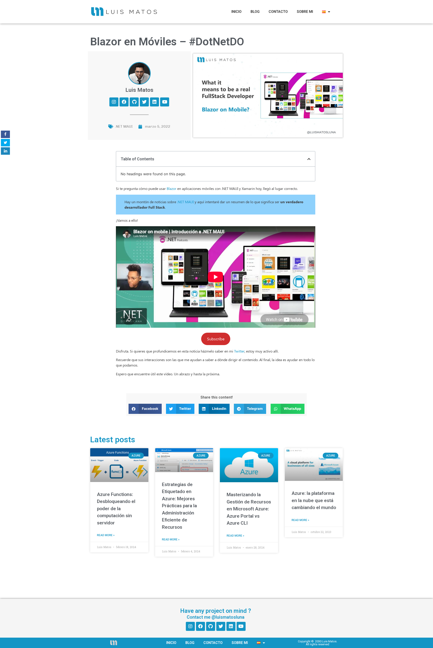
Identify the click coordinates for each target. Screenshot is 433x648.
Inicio (236, 11)
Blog (255, 11)
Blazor (171, 188)
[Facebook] (124, 101)
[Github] (134, 101)
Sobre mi (305, 11)
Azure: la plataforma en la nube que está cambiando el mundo (314, 500)
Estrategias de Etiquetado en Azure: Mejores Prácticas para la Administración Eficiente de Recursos (179, 506)
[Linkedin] (154, 101)
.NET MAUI (124, 126)
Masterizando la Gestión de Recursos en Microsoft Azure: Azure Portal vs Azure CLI (249, 509)
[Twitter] (144, 101)
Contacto (278, 11)
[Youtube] (164, 101)
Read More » (106, 535)
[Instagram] (113, 101)
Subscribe (215, 338)
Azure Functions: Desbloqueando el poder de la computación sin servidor (116, 509)
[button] (309, 159)
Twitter (239, 351)
